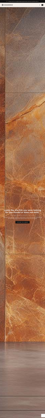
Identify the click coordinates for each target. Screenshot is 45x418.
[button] (39, 5)
